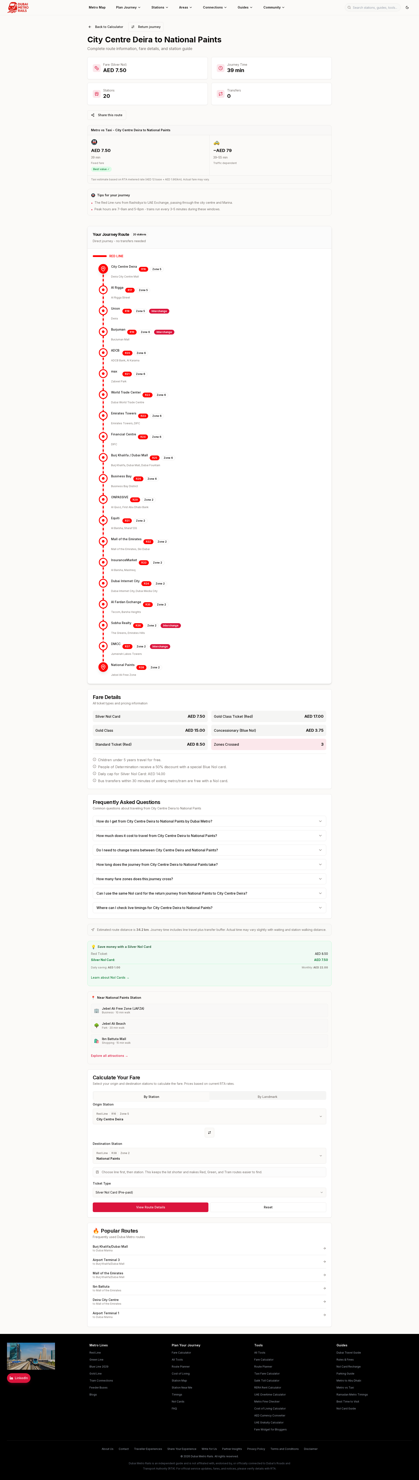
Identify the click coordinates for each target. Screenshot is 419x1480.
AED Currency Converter (269, 1415)
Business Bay (121, 476)
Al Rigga (117, 287)
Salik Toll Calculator (266, 1380)
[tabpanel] (209, 1149)
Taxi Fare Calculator (267, 1373)
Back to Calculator (109, 27)
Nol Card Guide (346, 1408)
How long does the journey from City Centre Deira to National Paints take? (157, 864)
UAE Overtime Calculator (270, 1394)
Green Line (96, 1359)
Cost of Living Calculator (270, 1408)
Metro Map (97, 7)
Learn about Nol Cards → (110, 977)
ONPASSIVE (119, 497)
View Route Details (150, 1207)
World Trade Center (126, 392)
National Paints (123, 665)
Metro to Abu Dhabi (349, 1380)
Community (272, 7)
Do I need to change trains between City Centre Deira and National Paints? (157, 850)
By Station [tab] (151, 1097)
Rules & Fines (345, 1359)
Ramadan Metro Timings (352, 1394)
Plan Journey (126, 7)
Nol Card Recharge (349, 1366)
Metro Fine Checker (267, 1401)
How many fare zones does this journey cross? (134, 879)
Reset (268, 1207)
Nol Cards (178, 1401)
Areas (183, 7)
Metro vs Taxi (345, 1387)
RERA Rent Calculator (267, 1387)
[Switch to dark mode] (407, 7)
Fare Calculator (181, 1352)
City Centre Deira (124, 266)
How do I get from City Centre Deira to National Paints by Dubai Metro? (154, 821)
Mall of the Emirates (126, 539)
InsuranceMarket (124, 560)
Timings (177, 1394)
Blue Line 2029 (98, 1366)
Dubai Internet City (125, 581)
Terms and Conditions (284, 1449)
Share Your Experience (181, 1449)
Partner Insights (232, 1449)
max (114, 371)
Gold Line (95, 1373)
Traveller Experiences (148, 1449)
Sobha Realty (121, 623)
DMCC (115, 644)
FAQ (174, 1408)
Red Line (95, 1352)
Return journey (149, 27)
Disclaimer (311, 1449)
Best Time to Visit (348, 1401)
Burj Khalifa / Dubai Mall (129, 455)
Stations (157, 7)
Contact (124, 1449)
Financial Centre (123, 434)
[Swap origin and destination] (209, 1132)
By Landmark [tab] (267, 1097)
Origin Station (103, 1104)
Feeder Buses (98, 1387)
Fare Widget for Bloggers (270, 1429)
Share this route (110, 115)
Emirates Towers (123, 413)
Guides (243, 7)
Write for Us (209, 1449)
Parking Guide (345, 1373)
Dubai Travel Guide (349, 1352)
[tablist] (209, 1095)
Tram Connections (101, 1380)
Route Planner (181, 1366)
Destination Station (107, 1143)
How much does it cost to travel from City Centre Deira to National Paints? (156, 835)
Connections (213, 7)
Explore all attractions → (109, 1055)
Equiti (115, 518)
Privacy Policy (256, 1449)
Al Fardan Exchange (126, 602)
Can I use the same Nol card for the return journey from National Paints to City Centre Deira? (171, 893)
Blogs (93, 1394)
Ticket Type (102, 1183)
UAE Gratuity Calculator (268, 1422)
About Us (107, 1449)
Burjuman (118, 329)
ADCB (115, 350)
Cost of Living (181, 1373)
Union (115, 308)
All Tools (177, 1359)
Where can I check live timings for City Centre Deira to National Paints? (154, 908)
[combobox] (209, 1192)
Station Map (179, 1380)
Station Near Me (182, 1387)
